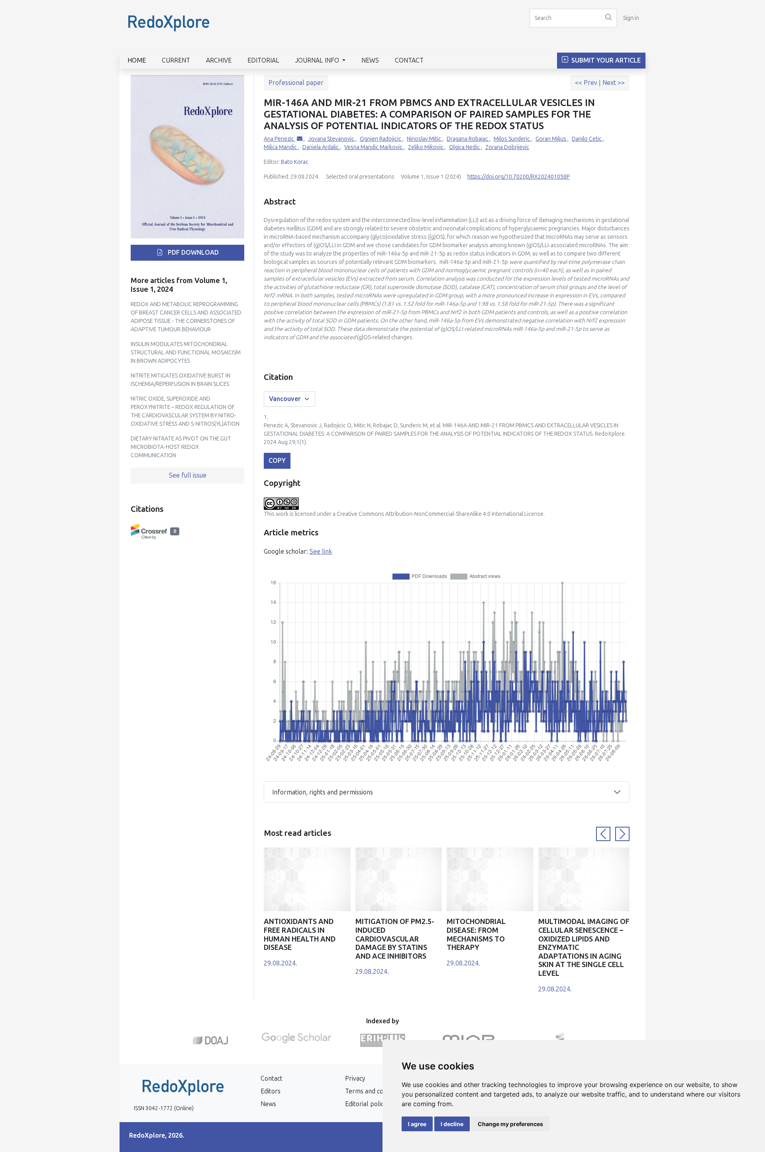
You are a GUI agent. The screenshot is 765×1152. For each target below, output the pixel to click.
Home (137, 60)
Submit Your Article (605, 60)
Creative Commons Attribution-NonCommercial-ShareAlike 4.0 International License (440, 514)
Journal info (318, 60)
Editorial (263, 60)
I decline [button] (452, 1124)
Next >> (613, 82)
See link (321, 551)
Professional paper (296, 82)
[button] (603, 834)
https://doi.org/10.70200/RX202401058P (518, 176)
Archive (218, 60)
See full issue (187, 475)
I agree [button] (417, 1124)
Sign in (631, 18)
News (370, 60)
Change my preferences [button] (510, 1124)
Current (176, 60)
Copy (277, 460)
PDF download (192, 252)
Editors (270, 1091)
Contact (409, 60)
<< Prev (587, 82)
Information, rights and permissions (322, 792)
